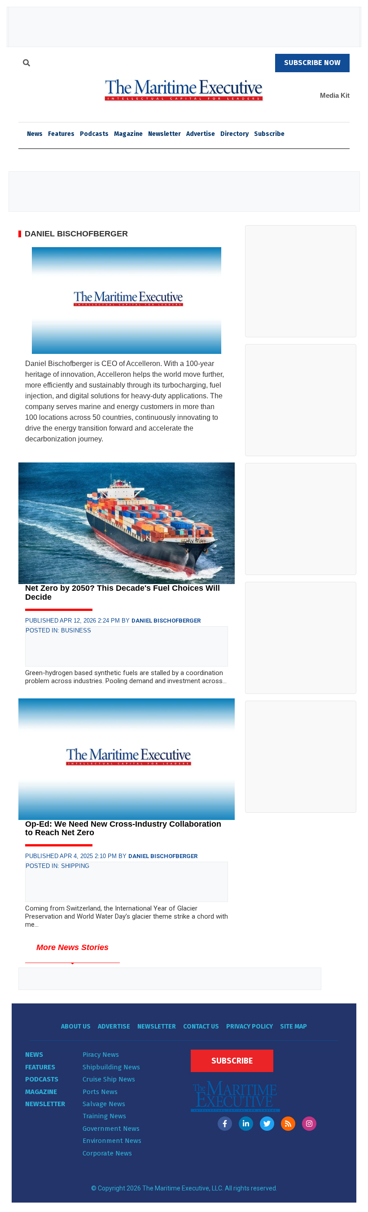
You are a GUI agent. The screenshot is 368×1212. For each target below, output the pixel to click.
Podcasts (94, 134)
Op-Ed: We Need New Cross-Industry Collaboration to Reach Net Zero (123, 828)
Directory (234, 134)
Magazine (128, 134)
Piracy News (101, 1055)
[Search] (26, 64)
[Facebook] (225, 1123)
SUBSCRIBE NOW (312, 62)
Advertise (200, 134)
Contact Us (201, 1026)
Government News (111, 1129)
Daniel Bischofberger (166, 620)
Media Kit (335, 95)
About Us (76, 1026)
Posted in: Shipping (57, 866)
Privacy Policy (249, 1026)
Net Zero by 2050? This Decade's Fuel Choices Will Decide (122, 593)
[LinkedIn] (246, 1123)
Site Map (293, 1026)
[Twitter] (267, 1123)
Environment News (112, 1141)
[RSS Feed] (288, 1123)
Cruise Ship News (109, 1079)
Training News (104, 1116)
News (34, 1055)
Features (61, 134)
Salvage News (104, 1104)
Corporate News (107, 1153)
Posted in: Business (58, 630)
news (35, 134)
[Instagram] (309, 1123)
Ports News (100, 1092)
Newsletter (164, 134)
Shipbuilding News (111, 1067)
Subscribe (269, 134)
